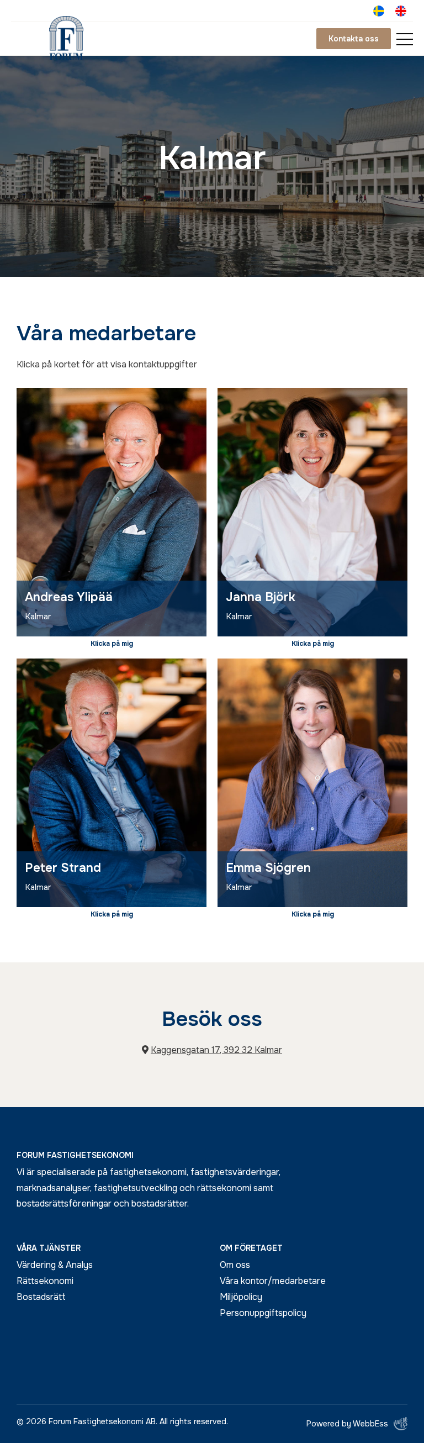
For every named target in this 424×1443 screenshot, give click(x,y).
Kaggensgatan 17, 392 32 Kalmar (216, 1050)
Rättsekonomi (45, 1281)
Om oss (235, 1265)
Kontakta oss (353, 39)
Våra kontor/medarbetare (273, 1281)
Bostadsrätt (41, 1297)
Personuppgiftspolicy (263, 1313)
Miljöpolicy (241, 1297)
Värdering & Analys (55, 1265)
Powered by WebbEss (347, 1424)
